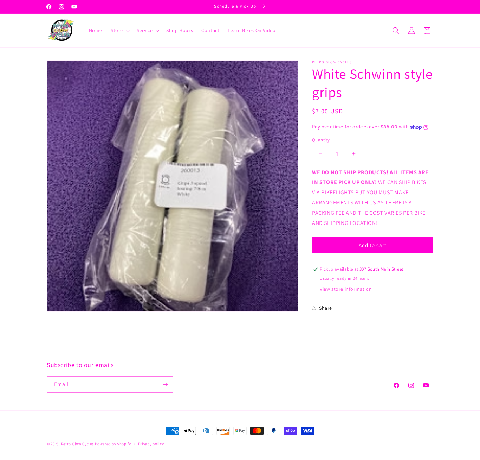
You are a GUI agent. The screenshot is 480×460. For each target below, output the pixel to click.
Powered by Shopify (113, 443)
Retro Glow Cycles (77, 443)
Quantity (321, 140)
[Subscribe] (165, 384)
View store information (346, 289)
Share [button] (325, 308)
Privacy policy (151, 443)
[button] (119, 30)
